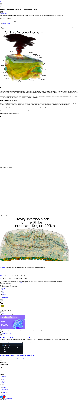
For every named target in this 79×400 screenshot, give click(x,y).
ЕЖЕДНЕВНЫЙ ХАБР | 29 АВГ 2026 (5, 333)
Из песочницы (2, 14)
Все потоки (3, 0)
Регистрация (4, 376)
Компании (3, 381)
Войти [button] (1, 5)
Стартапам (3, 395)
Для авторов (3, 386)
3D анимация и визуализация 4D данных (8, 22)
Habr (5, 399)
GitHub (3, 313)
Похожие (6, 364)
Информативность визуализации (6, 23)
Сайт (1, 313)
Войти (3, 375)
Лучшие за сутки (3, 364)
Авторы (3, 382)
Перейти (2, 331)
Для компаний (4, 387)
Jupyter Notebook (2, 267)
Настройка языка (3, 398)
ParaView (1, 275)
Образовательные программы (6, 394)
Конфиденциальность (5, 389)
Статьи (3, 379)
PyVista (1, 278)
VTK (1, 281)
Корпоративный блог (5, 392)
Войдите (21, 282)
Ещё (2, 360)
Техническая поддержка (8, 398)
